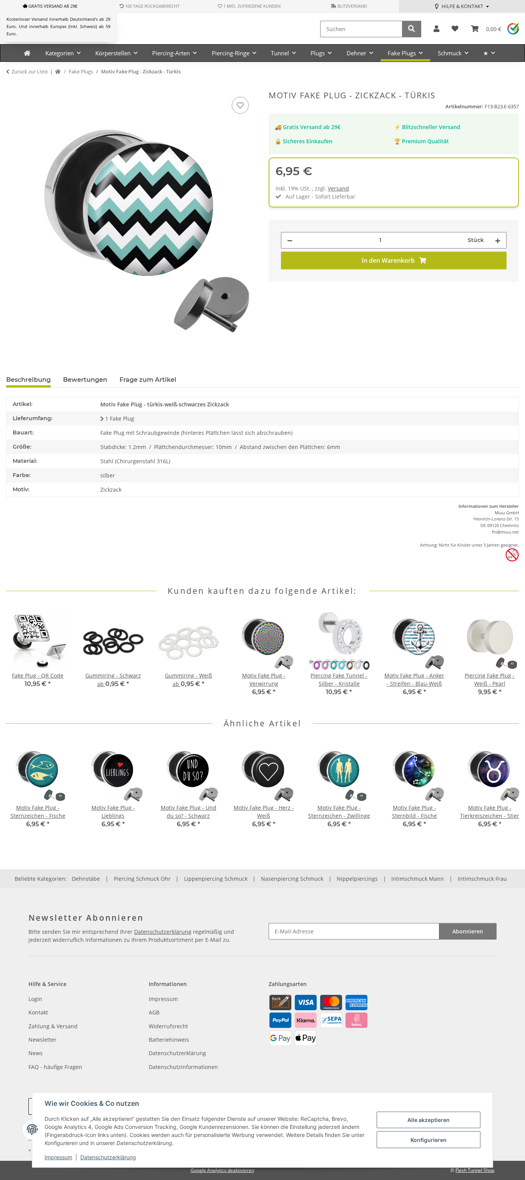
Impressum (58, 1157)
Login (35, 999)
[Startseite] (58, 72)
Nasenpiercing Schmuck (292, 878)
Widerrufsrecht (168, 1026)
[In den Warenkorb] (12, 86)
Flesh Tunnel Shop (474, 1170)
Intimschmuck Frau (482, 878)
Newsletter (42, 1039)
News (35, 1053)
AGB (154, 1012)
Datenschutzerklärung (108, 1157)
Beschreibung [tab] (28, 379)
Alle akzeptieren (428, 1120)
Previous (19, 657)
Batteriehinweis (169, 1039)
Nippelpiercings (357, 878)
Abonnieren (467, 931)
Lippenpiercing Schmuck (216, 878)
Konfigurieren (428, 1140)
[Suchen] (411, 29)
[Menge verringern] (289, 240)
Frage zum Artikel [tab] (148, 379)
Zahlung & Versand (53, 1026)
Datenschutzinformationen (183, 1067)
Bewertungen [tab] (85, 379)
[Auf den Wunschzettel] (240, 105)
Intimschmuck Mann (417, 878)
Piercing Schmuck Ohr (142, 878)
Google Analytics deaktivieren (222, 1170)
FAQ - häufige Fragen (55, 1067)
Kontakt (38, 1012)
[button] (436, 29)
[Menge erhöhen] (497, 240)
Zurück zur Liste (30, 71)
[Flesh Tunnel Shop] (27, 53)
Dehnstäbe (86, 878)
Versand (338, 188)
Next (506, 657)
